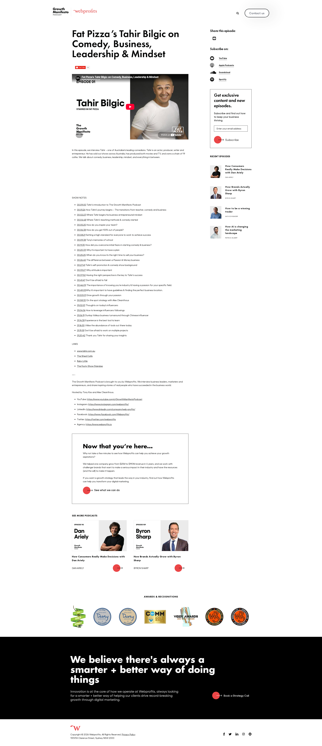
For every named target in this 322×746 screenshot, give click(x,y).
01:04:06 (81, 310)
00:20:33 (81, 250)
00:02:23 (81, 214)
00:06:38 (81, 229)
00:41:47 (81, 280)
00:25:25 (81, 255)
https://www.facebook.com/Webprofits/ (108, 414)
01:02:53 (81, 305)
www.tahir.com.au (86, 351)
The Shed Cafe (85, 356)
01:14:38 (81, 320)
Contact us (257, 13)
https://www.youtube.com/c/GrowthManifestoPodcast (114, 399)
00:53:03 (81, 295)
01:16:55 (81, 325)
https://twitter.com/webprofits (100, 419)
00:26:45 (81, 260)
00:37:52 (81, 275)
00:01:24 (81, 209)
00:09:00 (81, 204)
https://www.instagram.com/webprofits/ (108, 404)
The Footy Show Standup (90, 366)
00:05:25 (81, 224)
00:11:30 (81, 245)
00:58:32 (81, 300)
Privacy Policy (128, 734)
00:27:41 (81, 265)
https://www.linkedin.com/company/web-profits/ (110, 409)
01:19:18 (80, 330)
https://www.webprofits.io (99, 424)
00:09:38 (81, 239)
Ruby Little (82, 361)
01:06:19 (81, 315)
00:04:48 (81, 219)
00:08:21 (81, 234)
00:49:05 (81, 290)
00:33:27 (81, 270)
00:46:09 (81, 285)
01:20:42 (81, 335)
